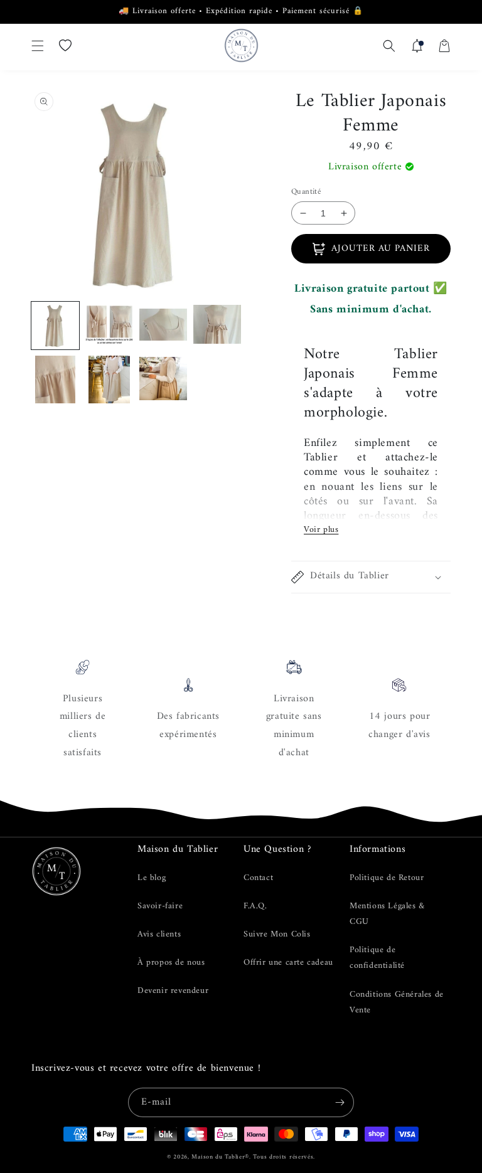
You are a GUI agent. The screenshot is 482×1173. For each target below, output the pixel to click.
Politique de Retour (387, 878)
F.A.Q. (255, 906)
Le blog (151, 878)
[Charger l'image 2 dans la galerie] (109, 325)
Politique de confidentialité (377, 958)
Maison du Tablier (218, 1157)
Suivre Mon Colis (277, 934)
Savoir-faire (160, 906)
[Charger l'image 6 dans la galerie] (109, 379)
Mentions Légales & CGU (387, 914)
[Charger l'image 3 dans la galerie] (163, 325)
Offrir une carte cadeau (288, 962)
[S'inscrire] (339, 1102)
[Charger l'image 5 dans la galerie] (55, 379)
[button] (37, 46)
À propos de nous (171, 962)
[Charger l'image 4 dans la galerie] (217, 325)
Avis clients (159, 934)
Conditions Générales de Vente (397, 1002)
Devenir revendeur (172, 991)
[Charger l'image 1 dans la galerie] (55, 325)
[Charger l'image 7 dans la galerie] (163, 379)
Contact (258, 878)
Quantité (306, 192)
